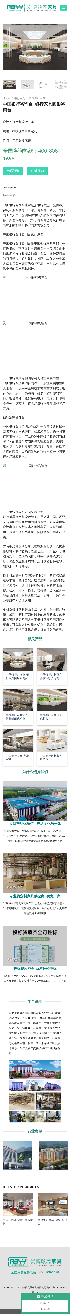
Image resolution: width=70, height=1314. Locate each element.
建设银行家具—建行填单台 (52, 1222)
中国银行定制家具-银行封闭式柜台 (17, 717)
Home (6, 98)
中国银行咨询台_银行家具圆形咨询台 (17, 676)
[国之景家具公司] (31, 8)
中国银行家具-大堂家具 (17, 758)
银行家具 (19, 98)
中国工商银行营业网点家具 (18, 1222)
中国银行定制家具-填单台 (51, 758)
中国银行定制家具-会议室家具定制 (51, 676)
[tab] (35, 188)
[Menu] (63, 8)
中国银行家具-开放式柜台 (51, 717)
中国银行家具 (37, 98)
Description (9, 188)
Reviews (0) (10, 195)
